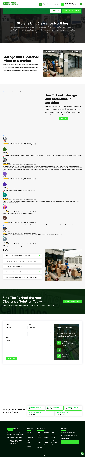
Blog (46, 11)
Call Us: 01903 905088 (72, 10)
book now (63, 118)
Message (8, 344)
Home (5, 11)
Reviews (27, 11)
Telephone (8, 331)
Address (45, 3)
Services (18, 11)
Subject (7, 337)
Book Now (56, 10)
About (11, 11)
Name (7, 324)
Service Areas (36, 11)
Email (30, 324)
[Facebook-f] (81, 4)
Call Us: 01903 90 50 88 (70, 5)
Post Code (31, 331)
